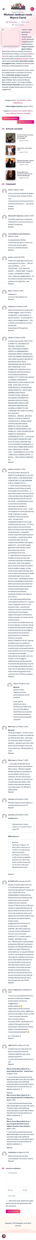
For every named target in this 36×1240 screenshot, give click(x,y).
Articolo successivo (25, 122)
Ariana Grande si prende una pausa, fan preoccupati (25, 136)
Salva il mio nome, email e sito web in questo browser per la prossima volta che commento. (19, 1203)
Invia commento (13, 1211)
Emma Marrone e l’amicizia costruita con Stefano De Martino (25, 173)
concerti (14, 111)
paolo (10, 257)
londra (24, 111)
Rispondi (11, 209)
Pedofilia (27, 113)
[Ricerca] (32, 9)
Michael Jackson (17, 113)
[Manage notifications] (4, 1235)
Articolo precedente (10, 118)
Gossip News (21, 100)
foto (20, 111)
